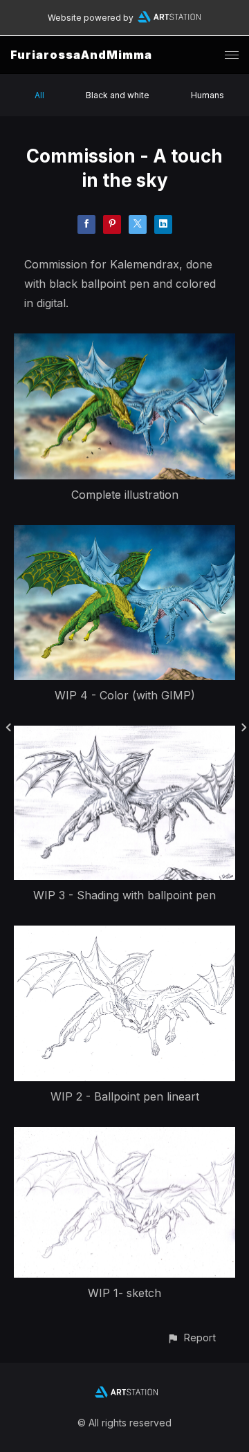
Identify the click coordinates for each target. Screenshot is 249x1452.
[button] (191, 1337)
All (39, 95)
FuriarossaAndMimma (81, 55)
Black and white (117, 95)
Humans (207, 95)
